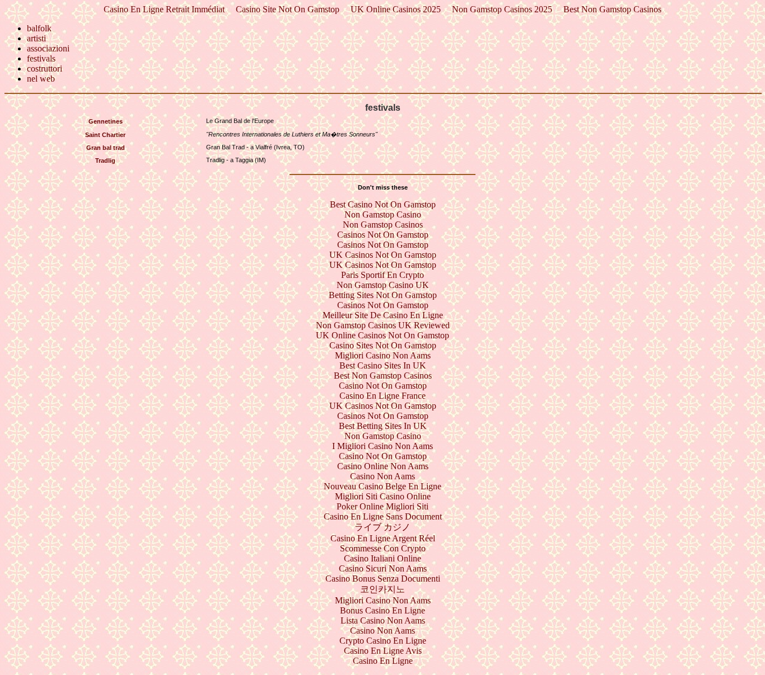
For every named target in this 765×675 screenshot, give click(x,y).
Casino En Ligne (383, 660)
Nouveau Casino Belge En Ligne (382, 486)
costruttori (44, 68)
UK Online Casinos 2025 (396, 9)
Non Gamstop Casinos (383, 224)
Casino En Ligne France (382, 395)
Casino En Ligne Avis (383, 650)
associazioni (48, 48)
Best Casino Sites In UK (382, 365)
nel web (41, 78)
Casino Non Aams (382, 476)
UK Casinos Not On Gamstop (382, 254)
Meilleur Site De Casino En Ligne (383, 315)
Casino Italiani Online (382, 558)
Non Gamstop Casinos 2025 (502, 9)
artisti (36, 38)
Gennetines (105, 121)
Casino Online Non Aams (382, 466)
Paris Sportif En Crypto (382, 275)
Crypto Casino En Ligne (382, 640)
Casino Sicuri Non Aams (383, 568)
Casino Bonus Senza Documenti (382, 578)
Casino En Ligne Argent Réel (382, 538)
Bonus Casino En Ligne (382, 610)
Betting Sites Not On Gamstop (383, 295)
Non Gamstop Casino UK (383, 285)
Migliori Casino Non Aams (383, 355)
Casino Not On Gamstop (383, 385)
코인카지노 (382, 589)
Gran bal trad (105, 147)
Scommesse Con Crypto (383, 548)
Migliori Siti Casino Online (383, 496)
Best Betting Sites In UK (383, 426)
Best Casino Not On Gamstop (383, 204)
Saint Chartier (105, 134)
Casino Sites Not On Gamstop (382, 345)
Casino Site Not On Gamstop (287, 9)
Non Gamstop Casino (382, 214)
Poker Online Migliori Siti (382, 506)
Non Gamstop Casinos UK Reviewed (383, 325)
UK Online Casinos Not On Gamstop (382, 335)
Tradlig (105, 160)
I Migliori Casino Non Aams (382, 446)
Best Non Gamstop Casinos (612, 9)
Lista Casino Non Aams (382, 620)
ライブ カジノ (382, 527)
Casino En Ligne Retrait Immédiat (164, 9)
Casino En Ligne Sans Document (383, 516)
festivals (41, 58)
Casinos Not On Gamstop (382, 234)
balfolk (39, 28)
